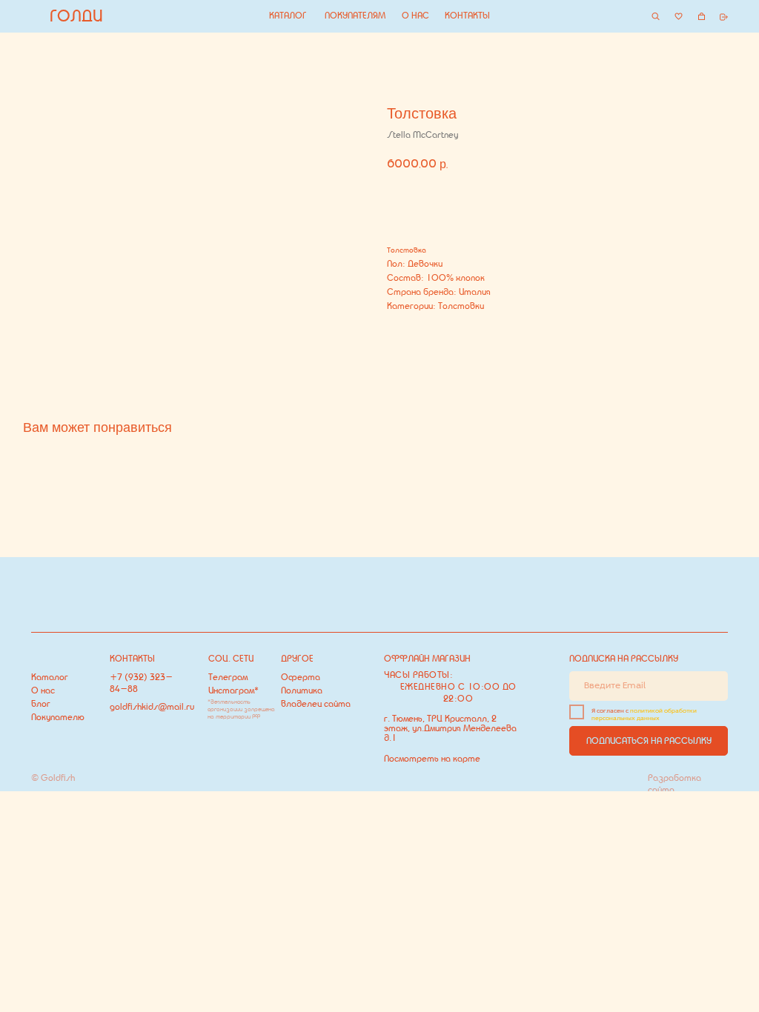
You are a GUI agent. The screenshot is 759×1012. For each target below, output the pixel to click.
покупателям (355, 15)
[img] (655, 16)
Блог (40, 704)
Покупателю (57, 717)
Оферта (300, 677)
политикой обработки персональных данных (644, 715)
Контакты (467, 15)
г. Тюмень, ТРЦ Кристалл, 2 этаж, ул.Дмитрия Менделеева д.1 (450, 728)
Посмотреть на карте (432, 758)
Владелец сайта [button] (316, 704)
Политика (301, 690)
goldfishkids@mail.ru (152, 707)
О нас (415, 15)
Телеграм (228, 677)
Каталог (49, 677)
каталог (288, 15)
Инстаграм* (233, 690)
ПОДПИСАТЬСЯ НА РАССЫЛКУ (649, 741)
